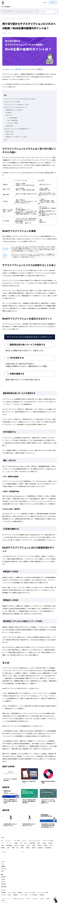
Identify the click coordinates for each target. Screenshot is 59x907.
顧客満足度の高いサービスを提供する (14, 110)
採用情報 (48, 898)
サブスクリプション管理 (24, 18)
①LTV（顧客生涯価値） (12, 117)
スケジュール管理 (23, 895)
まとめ (5, 139)
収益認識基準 (9, 845)
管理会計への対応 (10, 134)
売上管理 (22, 845)
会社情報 (3, 900)
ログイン (45, 2)
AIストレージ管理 (11, 892)
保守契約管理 (32, 843)
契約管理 (39, 845)
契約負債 (45, 845)
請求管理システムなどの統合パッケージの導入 (16, 136)
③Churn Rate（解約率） (13, 123)
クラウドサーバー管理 (6, 895)
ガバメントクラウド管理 (29, 892)
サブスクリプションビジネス (9, 18)
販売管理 (34, 847)
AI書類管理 (3, 892)
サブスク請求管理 (33, 895)
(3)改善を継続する (10, 126)
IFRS (2, 840)
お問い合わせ (53, 2)
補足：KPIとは (9, 115)
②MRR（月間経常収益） (12, 120)
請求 (17, 847)
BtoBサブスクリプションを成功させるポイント (15, 107)
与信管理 (16, 843)
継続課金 (3, 847)
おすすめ (24, 840)
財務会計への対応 (10, 131)
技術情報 (42, 898)
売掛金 (33, 845)
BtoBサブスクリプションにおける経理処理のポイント (17, 129)
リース (2, 843)
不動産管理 (15, 895)
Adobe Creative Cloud (5, 255)
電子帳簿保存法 (48, 847)
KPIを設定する (9, 112)
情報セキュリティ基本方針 (31, 898)
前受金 (2, 845)
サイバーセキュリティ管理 (42, 892)
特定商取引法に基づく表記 (18, 898)
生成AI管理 (20, 892)
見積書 (12, 847)
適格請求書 (40, 847)
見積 (8, 847)
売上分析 (16, 845)
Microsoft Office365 (5, 248)
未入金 (51, 845)
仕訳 (21, 843)
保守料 (38, 843)
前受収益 (50, 843)
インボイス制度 (16, 840)
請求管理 (27, 847)
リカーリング (9, 843)
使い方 (25, 843)
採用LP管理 (41, 895)
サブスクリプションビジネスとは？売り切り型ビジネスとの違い (19, 99)
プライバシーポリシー (6, 898)
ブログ (2, 837)
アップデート (8, 840)
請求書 (22, 847)
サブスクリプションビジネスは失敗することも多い (16, 104)
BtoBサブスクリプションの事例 (12, 101)
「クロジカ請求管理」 (16, 69)
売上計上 (28, 845)
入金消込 (44, 843)
